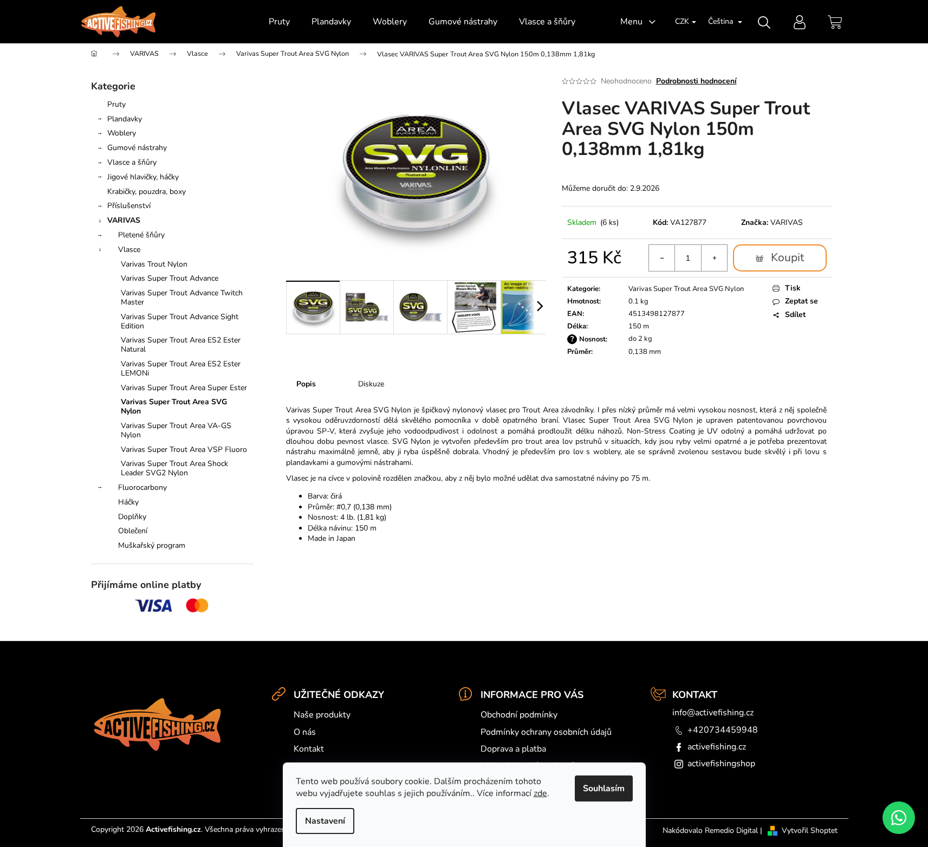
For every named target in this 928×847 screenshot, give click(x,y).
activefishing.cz (716, 747)
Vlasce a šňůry (132, 162)
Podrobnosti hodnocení (696, 81)
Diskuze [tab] (371, 384)
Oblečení (132, 531)
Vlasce (129, 249)
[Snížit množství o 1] (662, 258)
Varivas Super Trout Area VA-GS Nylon (176, 430)
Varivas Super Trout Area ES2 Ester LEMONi (181, 368)
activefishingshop (721, 764)
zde (540, 793)
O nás (305, 732)
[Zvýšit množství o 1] (714, 258)
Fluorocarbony (142, 487)
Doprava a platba (513, 749)
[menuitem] (279, 22)
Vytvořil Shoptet (810, 830)
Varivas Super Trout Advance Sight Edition (179, 321)
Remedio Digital (731, 830)
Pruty (116, 104)
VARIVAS (123, 220)
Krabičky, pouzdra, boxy (146, 191)
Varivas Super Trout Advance (169, 278)
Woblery (121, 133)
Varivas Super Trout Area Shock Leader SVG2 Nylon (174, 468)
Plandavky (124, 119)
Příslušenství (129, 206)
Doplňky (132, 517)
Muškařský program (151, 545)
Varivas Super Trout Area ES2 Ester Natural (181, 344)
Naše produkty (322, 715)
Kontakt (309, 749)
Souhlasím (604, 788)
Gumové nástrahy (137, 148)
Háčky (128, 502)
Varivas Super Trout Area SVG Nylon (174, 406)
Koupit (787, 257)
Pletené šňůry (141, 235)
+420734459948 (722, 730)
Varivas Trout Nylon (154, 264)
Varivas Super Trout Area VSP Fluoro (184, 449)
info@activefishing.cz (713, 713)
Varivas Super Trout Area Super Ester (184, 388)
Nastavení (325, 821)
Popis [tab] (306, 384)
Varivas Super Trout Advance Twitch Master (182, 297)
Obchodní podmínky (519, 715)
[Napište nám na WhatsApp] (898, 817)
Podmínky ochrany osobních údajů (546, 732)
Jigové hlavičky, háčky (143, 177)
